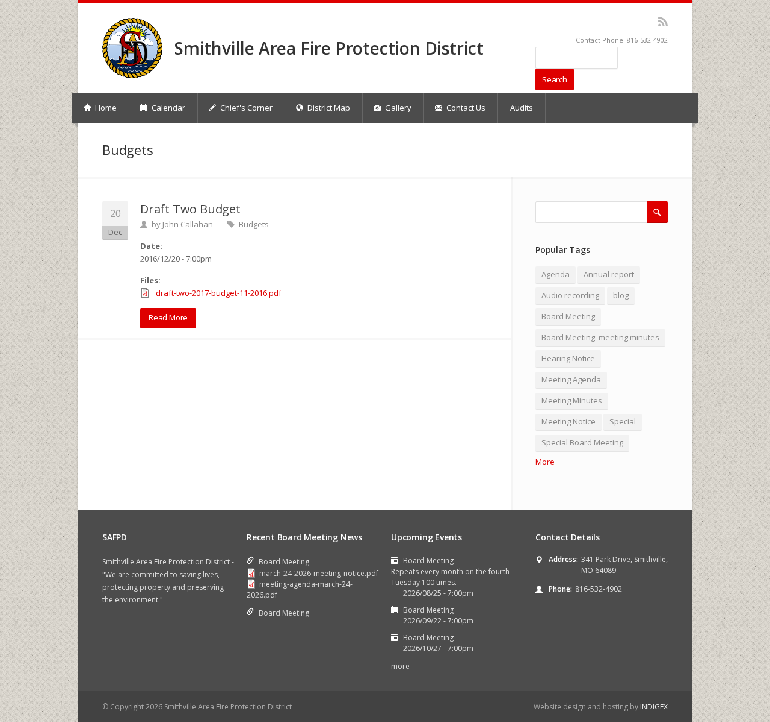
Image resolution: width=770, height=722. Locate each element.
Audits (521, 107)
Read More (168, 317)
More (545, 461)
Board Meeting (568, 316)
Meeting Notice (568, 421)
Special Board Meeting (582, 442)
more (400, 666)
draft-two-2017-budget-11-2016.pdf (219, 292)
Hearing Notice (568, 358)
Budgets (254, 224)
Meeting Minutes (571, 400)
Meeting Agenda (571, 379)
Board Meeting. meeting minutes (600, 337)
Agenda (555, 274)
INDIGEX (654, 707)
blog (621, 295)
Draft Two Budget (190, 209)
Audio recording (570, 295)
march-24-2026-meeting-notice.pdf (318, 573)
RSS (662, 21)
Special (622, 421)
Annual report (609, 274)
